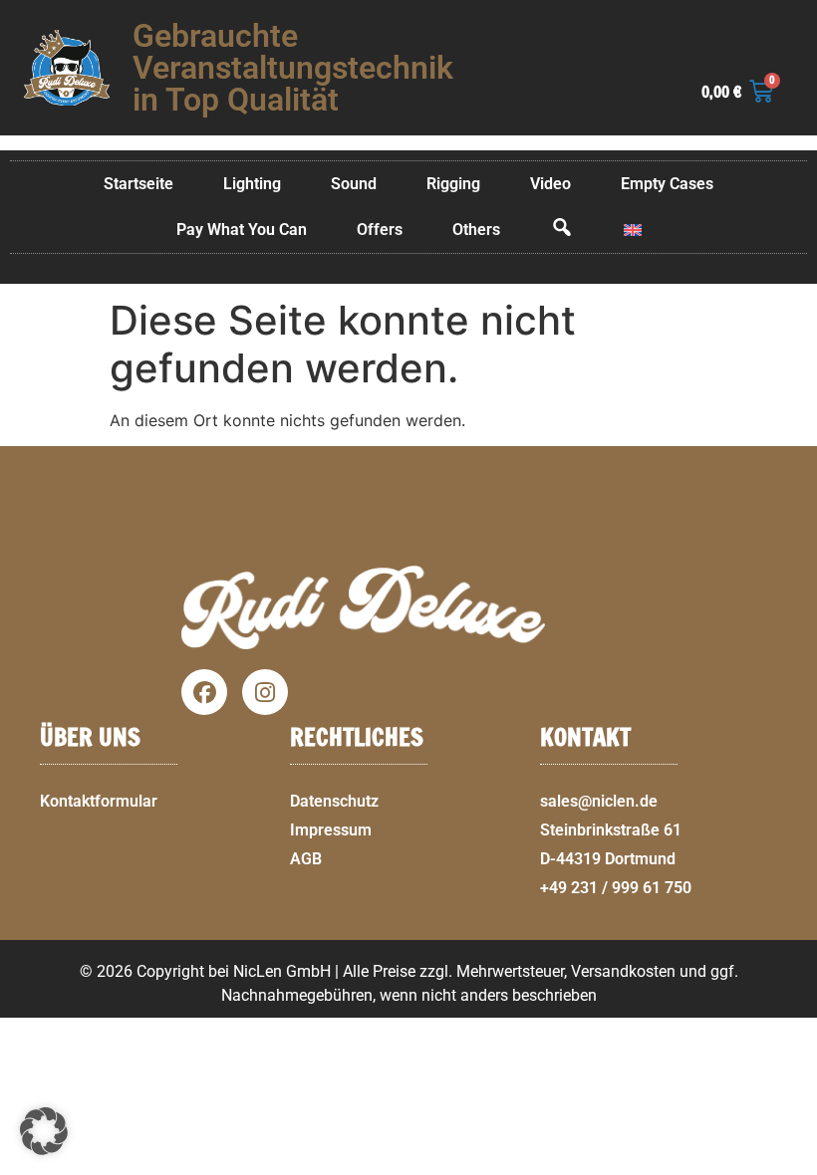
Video (550, 183)
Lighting (252, 183)
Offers (380, 229)
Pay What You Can (241, 229)
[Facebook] (204, 692)
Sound (354, 183)
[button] (793, 1163)
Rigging (453, 183)
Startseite (138, 183)
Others (476, 229)
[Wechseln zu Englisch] (633, 230)
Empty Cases (667, 183)
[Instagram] (265, 692)
